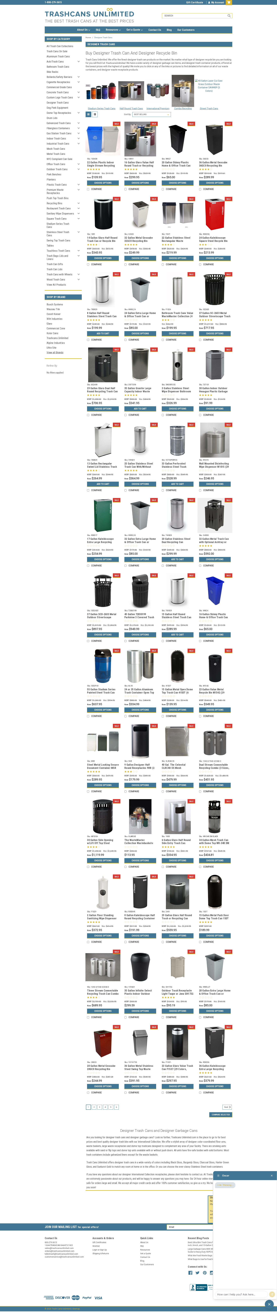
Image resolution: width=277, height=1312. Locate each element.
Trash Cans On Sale (57, 51)
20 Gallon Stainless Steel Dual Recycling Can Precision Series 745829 (176, 542)
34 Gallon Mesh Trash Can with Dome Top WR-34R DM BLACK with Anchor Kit (214, 843)
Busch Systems (55, 304)
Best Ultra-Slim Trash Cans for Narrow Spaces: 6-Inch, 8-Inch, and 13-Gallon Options (209, 1243)
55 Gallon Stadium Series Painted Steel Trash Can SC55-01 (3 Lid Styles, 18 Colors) (101, 694)
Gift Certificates (99, 1242)
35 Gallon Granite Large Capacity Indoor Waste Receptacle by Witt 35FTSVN (137, 393)
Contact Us (154, 29)
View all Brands (55, 352)
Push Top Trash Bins (57, 198)
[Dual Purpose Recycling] (183, 90)
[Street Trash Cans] (209, 90)
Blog (169, 29)
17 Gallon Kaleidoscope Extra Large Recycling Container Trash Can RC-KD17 (101, 543)
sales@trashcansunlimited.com (62, 2)
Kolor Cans (52, 333)
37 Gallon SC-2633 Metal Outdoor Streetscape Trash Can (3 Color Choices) (214, 316)
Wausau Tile (53, 309)
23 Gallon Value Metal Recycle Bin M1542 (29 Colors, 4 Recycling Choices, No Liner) (211, 694)
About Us (82, 29)
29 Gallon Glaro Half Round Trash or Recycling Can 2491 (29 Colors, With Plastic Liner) (177, 920)
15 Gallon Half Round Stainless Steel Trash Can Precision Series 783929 (176, 617)
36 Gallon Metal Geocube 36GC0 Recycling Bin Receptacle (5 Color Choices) (213, 167)
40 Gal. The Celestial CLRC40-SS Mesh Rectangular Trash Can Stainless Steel (175, 769)
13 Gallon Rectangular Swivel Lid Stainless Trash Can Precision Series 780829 (102, 468)
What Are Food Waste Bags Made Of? (204, 1255)
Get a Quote (133, 29)
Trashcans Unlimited (57, 338)
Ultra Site (51, 347)
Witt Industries (54, 318)
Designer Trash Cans (58, 102)
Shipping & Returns (100, 1253)
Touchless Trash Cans (58, 250)
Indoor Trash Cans (56, 138)
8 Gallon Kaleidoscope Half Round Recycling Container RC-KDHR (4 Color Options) (139, 918)
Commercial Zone (56, 328)
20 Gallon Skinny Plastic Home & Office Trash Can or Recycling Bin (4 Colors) (177, 165)
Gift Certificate (194, 2)
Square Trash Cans (57, 218)
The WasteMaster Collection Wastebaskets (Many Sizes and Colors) (138, 843)
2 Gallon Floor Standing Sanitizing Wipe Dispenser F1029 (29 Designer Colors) (102, 918)
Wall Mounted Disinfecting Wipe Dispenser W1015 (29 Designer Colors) (214, 467)
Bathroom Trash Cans (58, 66)
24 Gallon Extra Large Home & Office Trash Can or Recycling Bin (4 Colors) (140, 316)
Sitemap (76, 1309)
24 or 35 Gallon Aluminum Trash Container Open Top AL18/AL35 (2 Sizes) (139, 692)
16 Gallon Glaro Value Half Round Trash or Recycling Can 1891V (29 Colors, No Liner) (139, 167)
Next (226, 1107)
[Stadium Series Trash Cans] (101, 90)
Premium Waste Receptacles (55, 191)
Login (94, 1250)
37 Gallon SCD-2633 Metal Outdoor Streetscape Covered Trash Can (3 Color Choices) (103, 619)
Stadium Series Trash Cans (58, 225)
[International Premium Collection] (158, 90)
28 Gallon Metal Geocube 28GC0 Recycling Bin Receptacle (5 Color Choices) (101, 1070)
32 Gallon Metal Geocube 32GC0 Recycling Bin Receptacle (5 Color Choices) (138, 242)
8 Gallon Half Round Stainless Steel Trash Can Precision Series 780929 (102, 316)
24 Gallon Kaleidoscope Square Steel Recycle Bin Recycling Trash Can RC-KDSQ (213, 242)
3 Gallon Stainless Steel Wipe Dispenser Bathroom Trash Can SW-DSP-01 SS (176, 391)
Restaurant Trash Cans (59, 208)
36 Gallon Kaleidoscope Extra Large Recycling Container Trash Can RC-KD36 (213, 1070)
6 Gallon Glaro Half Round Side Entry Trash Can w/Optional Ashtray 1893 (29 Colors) (176, 845)
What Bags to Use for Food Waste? (203, 1259)
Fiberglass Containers (58, 128)
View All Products (56, 284)
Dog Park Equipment (57, 107)
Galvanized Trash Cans (59, 123)
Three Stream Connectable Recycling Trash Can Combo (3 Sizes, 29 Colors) (103, 994)
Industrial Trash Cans (58, 143)
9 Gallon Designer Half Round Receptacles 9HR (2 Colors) (139, 768)
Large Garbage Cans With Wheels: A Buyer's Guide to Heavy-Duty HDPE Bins (207, 1250)
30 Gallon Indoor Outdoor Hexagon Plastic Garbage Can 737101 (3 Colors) (213, 391)
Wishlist (96, 1246)
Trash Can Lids (54, 269)
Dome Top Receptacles (59, 112)
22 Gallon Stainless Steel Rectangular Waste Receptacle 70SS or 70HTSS (176, 242)
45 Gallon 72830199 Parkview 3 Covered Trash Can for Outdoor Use (139, 617)
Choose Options (103, 183)
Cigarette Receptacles (58, 82)
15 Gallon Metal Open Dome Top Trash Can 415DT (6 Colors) (177, 692)
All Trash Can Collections (60, 46)
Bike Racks (52, 71)
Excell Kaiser (54, 314)
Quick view (103, 154)
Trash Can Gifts (55, 264)
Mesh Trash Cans (56, 148)
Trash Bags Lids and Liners (57, 257)
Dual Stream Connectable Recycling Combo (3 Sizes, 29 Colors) (214, 768)
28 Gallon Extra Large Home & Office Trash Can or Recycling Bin (215, 994)
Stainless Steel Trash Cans (58, 233)
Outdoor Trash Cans (57, 169)
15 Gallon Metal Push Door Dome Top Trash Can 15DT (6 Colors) (214, 918)
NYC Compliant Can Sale (59, 159)
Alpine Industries (56, 342)
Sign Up (103, 1250)
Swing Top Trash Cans (58, 240)
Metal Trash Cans (56, 153)
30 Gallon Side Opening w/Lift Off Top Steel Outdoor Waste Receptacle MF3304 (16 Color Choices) (102, 845)
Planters (51, 179)
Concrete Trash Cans (58, 92)
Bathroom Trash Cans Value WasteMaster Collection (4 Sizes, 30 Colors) (177, 316)
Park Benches (54, 174)
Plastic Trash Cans (57, 184)
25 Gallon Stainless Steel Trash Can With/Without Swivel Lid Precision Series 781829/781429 (139, 468)
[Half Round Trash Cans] (131, 90)
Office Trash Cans (56, 164)
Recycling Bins (54, 203)
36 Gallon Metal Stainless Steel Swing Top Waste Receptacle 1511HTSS (138, 1069)
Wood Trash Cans (56, 279)
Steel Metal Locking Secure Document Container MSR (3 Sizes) (103, 768)
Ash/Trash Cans (55, 61)
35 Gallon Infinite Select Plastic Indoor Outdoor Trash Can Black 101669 (138, 994)
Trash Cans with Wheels (59, 274)
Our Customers (185, 29)
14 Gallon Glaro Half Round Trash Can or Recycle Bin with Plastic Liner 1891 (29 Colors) (102, 242)
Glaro (49, 323)
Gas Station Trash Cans (59, 133)
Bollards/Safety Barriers (59, 77)
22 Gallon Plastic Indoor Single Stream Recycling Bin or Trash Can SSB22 (101, 165)
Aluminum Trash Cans (58, 56)
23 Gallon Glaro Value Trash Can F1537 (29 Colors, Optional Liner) (177, 1069)
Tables (50, 245)
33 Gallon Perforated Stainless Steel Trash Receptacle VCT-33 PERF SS (177, 467)
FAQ (98, 29)
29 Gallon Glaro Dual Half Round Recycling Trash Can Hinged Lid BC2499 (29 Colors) (102, 393)
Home (88, 38)
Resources (112, 29)
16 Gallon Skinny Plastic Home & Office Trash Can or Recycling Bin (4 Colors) (214, 617)
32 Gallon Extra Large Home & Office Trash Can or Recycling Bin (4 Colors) (140, 542)
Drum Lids (52, 118)
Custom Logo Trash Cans (60, 97)
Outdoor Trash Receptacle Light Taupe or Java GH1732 (177, 992)
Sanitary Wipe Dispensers (60, 213)
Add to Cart (103, 333)
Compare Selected (221, 1115)
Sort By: (127, 114)
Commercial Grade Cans (59, 87)
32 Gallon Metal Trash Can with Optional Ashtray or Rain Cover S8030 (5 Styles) (215, 542)
